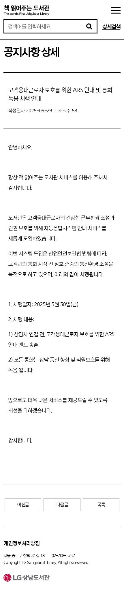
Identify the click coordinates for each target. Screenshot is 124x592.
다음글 (62, 504)
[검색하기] (89, 26)
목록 (101, 504)
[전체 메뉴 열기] (116, 10)
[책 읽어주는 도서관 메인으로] (26, 10)
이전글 (23, 504)
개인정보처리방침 (21, 543)
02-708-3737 (63, 555)
